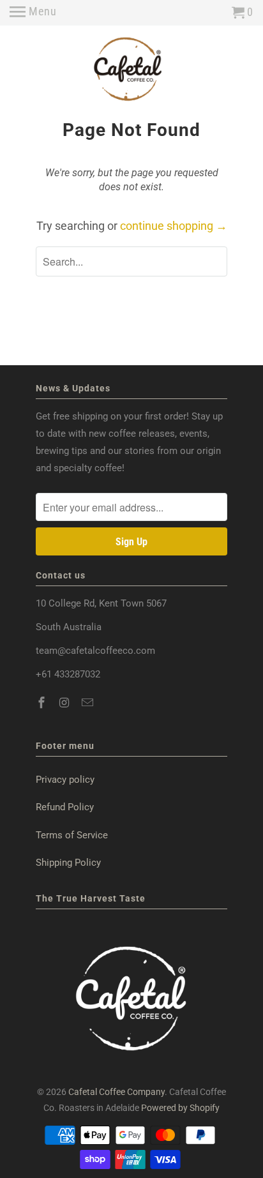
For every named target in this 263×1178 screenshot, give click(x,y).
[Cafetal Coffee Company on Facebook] (43, 702)
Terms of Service (72, 835)
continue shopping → (173, 225)
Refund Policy (65, 807)
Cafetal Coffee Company (116, 1092)
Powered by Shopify (180, 1108)
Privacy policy (65, 779)
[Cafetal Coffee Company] (131, 72)
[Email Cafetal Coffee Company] (89, 702)
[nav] (33, 13)
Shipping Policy (68, 862)
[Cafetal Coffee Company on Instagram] (66, 702)
